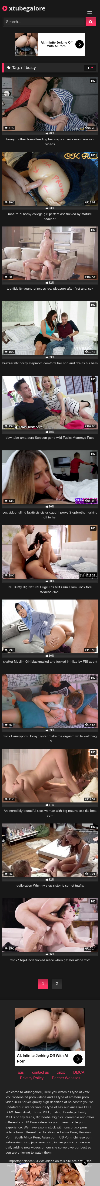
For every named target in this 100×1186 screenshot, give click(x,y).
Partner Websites (66, 1078)
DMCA (78, 1072)
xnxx (61, 1072)
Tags (20, 1072)
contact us (40, 1072)
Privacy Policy (31, 1078)
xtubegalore (26, 8)
